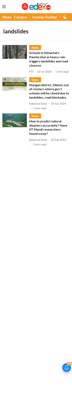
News (7, 17)
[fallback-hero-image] (15, 59)
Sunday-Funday (44, 17)
